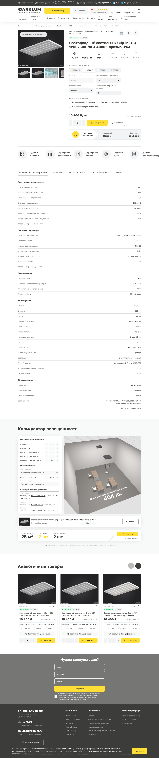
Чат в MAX (25, 722)
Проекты (51, 18)
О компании (70, 716)
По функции (127, 723)
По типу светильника (131, 716)
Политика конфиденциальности (101, 731)
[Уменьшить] (70, 123)
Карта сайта (93, 734)
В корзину (99, 123)
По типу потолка (129, 719)
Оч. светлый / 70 (38, 495)
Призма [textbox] (73, 90)
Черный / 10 (53, 510)
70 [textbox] (99, 80)
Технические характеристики (32, 172)
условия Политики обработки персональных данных (78, 697)
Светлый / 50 (52, 495)
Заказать (129, 534)
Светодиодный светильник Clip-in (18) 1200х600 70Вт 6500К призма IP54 (36, 614)
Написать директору (44, 3)
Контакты (91, 18)
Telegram (127, 3)
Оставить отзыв (77, 172)
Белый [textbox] (73, 80)
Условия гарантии (95, 727)
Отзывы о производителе (98, 723)
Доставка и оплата (100, 172)
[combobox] (81, 80)
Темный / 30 (25, 499)
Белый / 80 (25, 495)
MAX (117, 3)
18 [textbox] (98, 93)
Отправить (79, 688)
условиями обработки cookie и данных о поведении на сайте (56, 751)
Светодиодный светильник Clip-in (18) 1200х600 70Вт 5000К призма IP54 (78, 614)
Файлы (118, 172)
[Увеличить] (83, 123)
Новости (91, 716)
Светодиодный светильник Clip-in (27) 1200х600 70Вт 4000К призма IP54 (120, 614)
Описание (58, 172)
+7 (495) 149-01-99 (104, 3)
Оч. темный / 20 (39, 510)
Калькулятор (78, 18)
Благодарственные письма (99, 719)
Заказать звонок (26, 3)
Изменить (130, 522)
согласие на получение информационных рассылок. (77, 699)
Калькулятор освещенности (35, 34)
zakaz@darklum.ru (86, 3)
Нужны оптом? (117, 123)
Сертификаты (64, 18)
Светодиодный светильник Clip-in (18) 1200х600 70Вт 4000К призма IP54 (63, 520)
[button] (60, 73)
